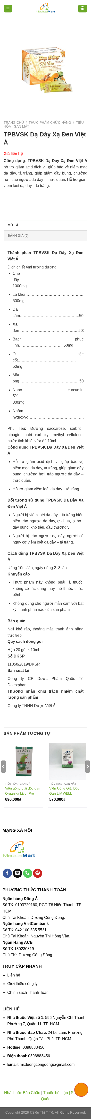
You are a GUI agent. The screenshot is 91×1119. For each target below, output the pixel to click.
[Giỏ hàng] (82, 9)
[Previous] (3, 776)
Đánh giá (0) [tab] (18, 235)
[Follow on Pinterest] (37, 873)
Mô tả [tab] (13, 225)
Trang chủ (14, 122)
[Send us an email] (17, 873)
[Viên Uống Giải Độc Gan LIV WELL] (67, 761)
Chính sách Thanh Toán (28, 992)
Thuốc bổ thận (55, 1093)
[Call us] (27, 873)
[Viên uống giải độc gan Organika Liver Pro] (23, 761)
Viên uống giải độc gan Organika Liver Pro (22, 791)
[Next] (87, 776)
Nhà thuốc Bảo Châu (22, 1093)
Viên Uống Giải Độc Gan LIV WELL (64, 791)
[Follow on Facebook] (7, 873)
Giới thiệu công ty (22, 984)
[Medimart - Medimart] (45, 8)
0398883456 (33, 1047)
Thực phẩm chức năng (50, 122)
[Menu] (8, 9)
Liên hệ (13, 975)
